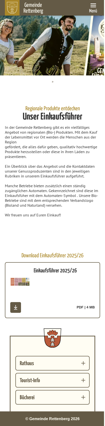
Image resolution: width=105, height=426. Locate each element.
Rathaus (27, 363)
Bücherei (27, 397)
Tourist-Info (30, 380)
